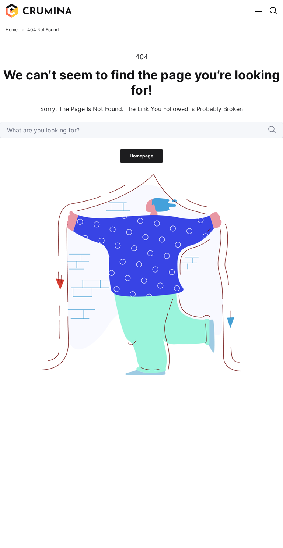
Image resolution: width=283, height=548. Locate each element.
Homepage (141, 156)
